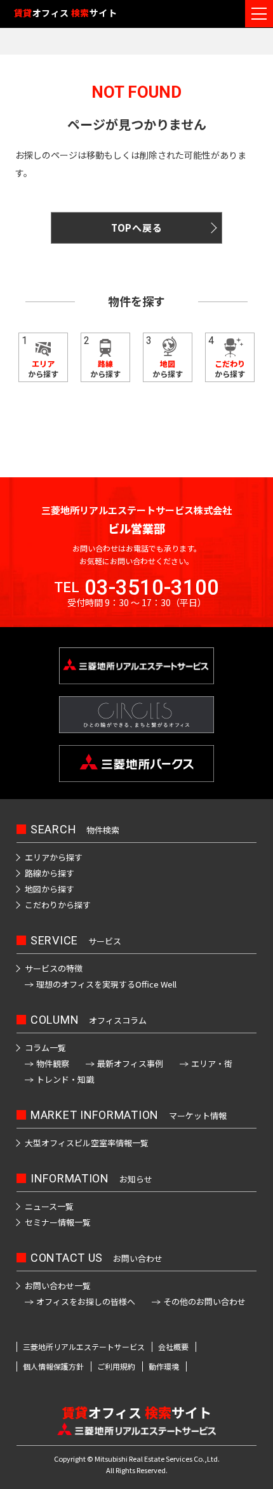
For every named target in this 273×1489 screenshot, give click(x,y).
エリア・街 (211, 1063)
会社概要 (173, 1347)
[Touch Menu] (259, 13)
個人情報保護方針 (53, 1366)
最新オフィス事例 (130, 1063)
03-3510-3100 (151, 587)
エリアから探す (54, 857)
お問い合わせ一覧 (58, 1286)
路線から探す (49, 873)
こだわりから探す (58, 905)
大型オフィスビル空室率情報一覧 (87, 1143)
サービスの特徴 (54, 968)
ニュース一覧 (49, 1206)
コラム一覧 (45, 1048)
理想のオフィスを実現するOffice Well (106, 984)
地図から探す (49, 889)
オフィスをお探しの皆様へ (85, 1301)
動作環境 (164, 1366)
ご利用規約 (116, 1366)
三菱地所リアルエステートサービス (84, 1347)
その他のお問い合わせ (204, 1301)
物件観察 (52, 1063)
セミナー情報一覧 (58, 1222)
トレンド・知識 (65, 1079)
